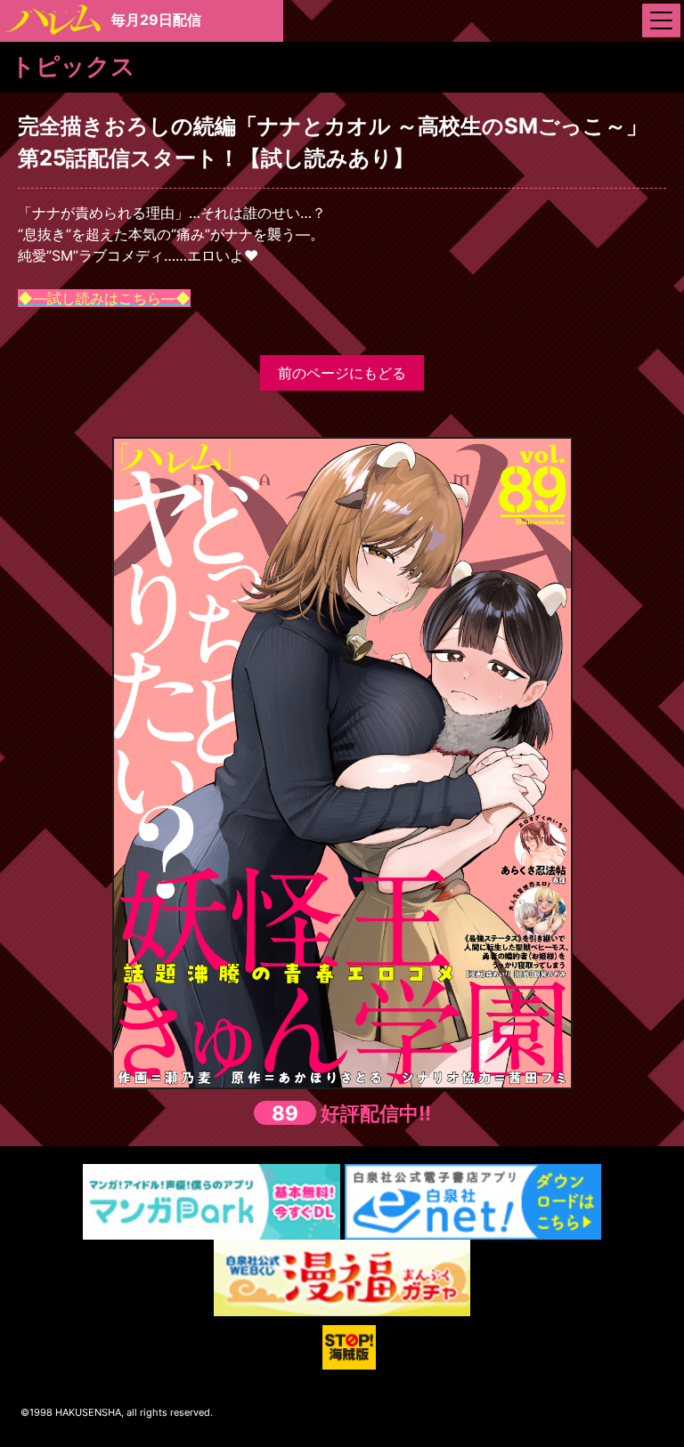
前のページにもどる (342, 373)
